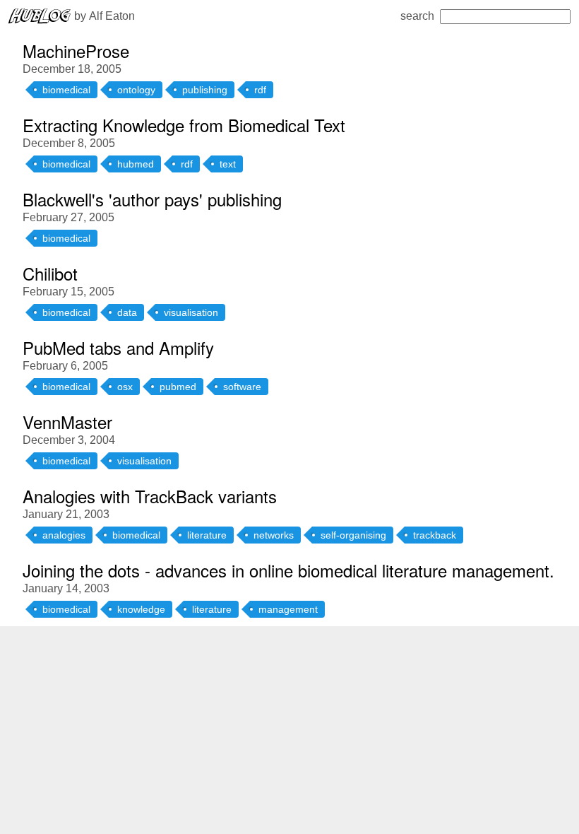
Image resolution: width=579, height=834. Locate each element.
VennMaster (67, 421)
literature (207, 535)
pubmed (178, 386)
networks (273, 535)
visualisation (191, 312)
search (417, 16)
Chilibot (50, 273)
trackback (434, 535)
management (288, 609)
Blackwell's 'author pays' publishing (152, 199)
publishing (204, 89)
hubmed (135, 164)
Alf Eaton (112, 16)
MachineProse (76, 50)
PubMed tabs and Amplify (118, 347)
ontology (136, 89)
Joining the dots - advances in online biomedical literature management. (288, 570)
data (127, 312)
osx (125, 386)
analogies (63, 535)
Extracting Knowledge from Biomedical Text (184, 124)
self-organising (353, 535)
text (228, 164)
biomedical (66, 89)
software (242, 386)
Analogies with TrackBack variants (150, 495)
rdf (260, 89)
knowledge (141, 609)
